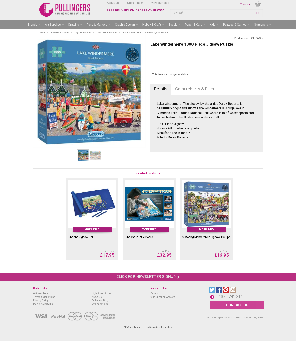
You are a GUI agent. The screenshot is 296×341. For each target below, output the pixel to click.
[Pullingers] (65, 10)
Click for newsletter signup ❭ (148, 276)
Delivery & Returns (43, 303)
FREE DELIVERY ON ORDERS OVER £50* (135, 10)
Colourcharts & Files (194, 88)
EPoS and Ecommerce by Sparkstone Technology (148, 327)
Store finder (135, 3)
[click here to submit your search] (257, 13)
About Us (97, 297)
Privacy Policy (40, 300)
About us (113, 3)
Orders (154, 293)
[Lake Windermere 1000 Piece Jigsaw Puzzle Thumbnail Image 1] (96, 155)
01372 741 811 (229, 296)
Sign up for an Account (162, 297)
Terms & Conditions (44, 297)
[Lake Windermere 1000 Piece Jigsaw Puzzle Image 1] (89, 91)
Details (160, 88)
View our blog (160, 3)
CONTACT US (237, 305)
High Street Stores (101, 293)
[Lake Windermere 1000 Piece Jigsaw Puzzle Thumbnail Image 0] (83, 155)
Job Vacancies (100, 303)
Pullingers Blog (100, 300)
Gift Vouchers (40, 293)
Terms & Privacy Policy (253, 318)
